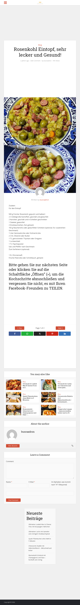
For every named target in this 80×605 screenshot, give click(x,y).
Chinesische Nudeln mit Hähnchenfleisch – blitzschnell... (65, 399)
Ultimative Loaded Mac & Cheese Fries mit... (30, 385)
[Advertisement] (40, 22)
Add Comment (35, 61)
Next (59, 328)
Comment (10, 461)
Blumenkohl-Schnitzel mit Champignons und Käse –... (29, 412)
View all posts (12, 446)
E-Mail (32, 482)
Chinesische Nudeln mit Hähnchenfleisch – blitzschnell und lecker (40, 548)
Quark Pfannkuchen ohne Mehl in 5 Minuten (30, 398)
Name (9, 482)
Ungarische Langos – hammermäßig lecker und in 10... (65, 411)
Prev (20, 328)
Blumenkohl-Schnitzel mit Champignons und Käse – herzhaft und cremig (37, 557)
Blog (40, 45)
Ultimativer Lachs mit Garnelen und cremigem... (65, 385)
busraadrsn (47, 61)
